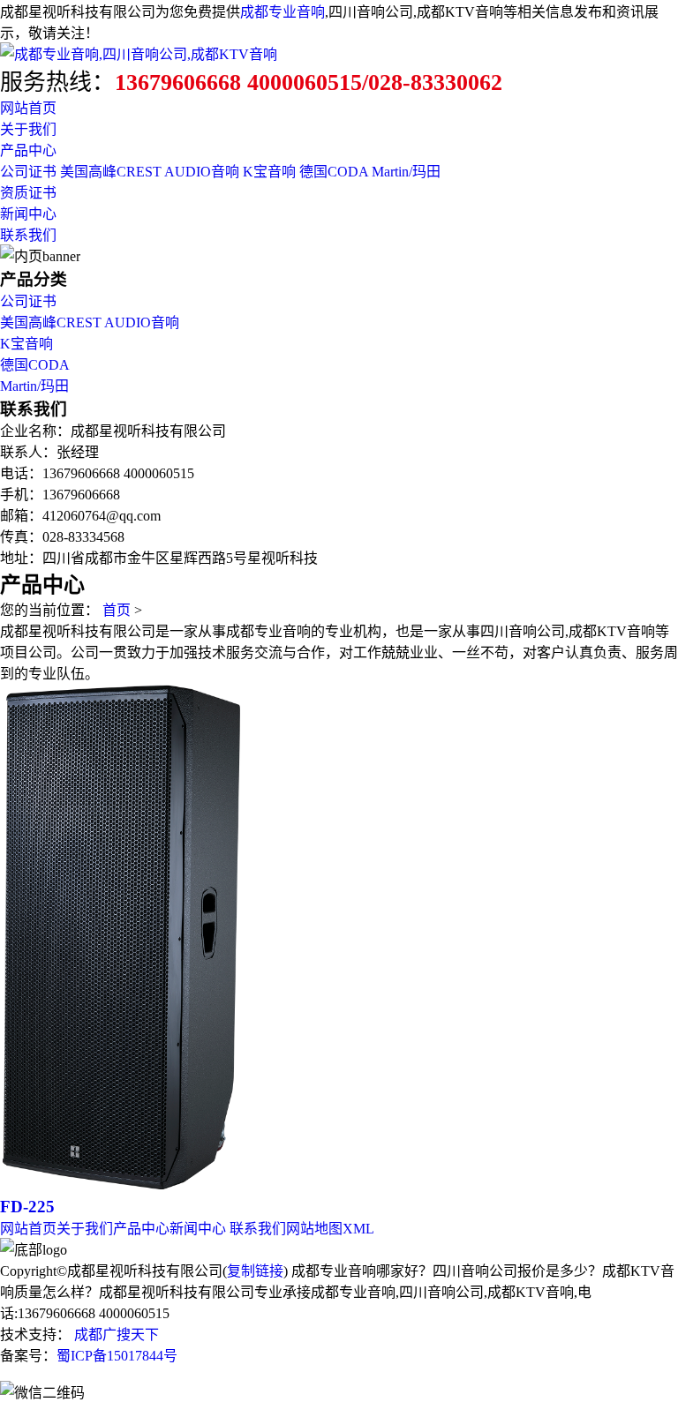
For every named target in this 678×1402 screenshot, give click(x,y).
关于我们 (28, 129)
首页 (116, 610)
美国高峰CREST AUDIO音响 (149, 171)
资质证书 (28, 192)
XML (358, 1228)
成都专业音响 (282, 11)
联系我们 (28, 235)
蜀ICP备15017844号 (116, 1355)
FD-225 (27, 1206)
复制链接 (255, 1270)
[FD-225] (122, 1188)
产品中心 (28, 150)
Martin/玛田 (406, 171)
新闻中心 (28, 213)
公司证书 (28, 171)
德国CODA (333, 171)
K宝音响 (269, 171)
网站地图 (314, 1228)
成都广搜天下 (115, 1334)
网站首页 (28, 108)
